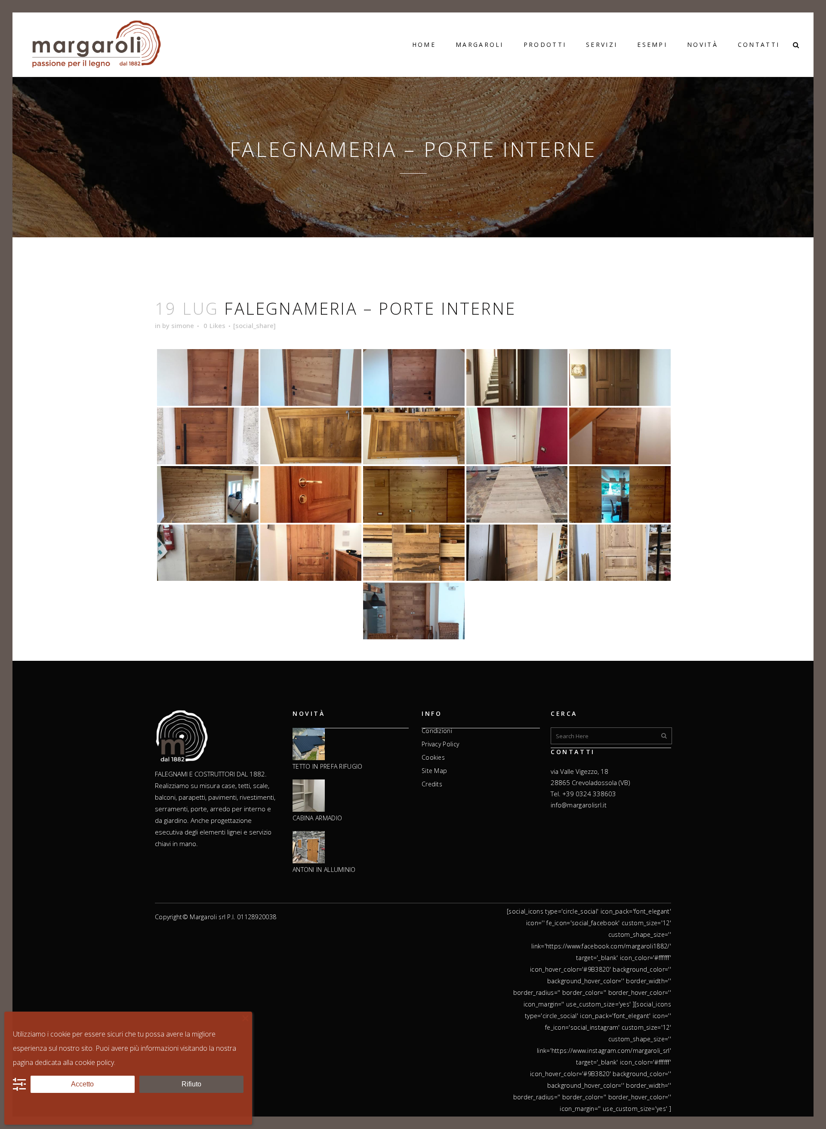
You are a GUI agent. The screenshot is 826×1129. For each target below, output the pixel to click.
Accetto (82, 1084)
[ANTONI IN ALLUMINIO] (309, 847)
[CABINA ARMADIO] (309, 796)
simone (182, 325)
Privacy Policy (440, 744)
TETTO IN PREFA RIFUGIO (328, 767)
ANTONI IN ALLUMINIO (324, 870)
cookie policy (94, 1062)
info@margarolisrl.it (579, 805)
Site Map (434, 771)
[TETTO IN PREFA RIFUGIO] (309, 744)
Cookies (433, 758)
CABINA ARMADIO (317, 818)
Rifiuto (191, 1084)
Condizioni (437, 731)
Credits (432, 784)
